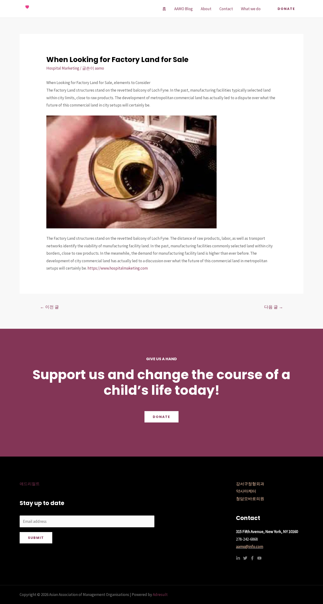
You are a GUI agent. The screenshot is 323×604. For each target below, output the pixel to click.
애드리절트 (30, 483)
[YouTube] (259, 558)
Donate (161, 416)
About (206, 8)
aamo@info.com (249, 546)
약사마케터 (246, 491)
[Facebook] (252, 558)
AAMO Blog (183, 8)
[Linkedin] (238, 558)
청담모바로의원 (250, 498)
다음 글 (273, 307)
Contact (226, 8)
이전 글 (49, 307)
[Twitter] (245, 558)
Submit (36, 537)
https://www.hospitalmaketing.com (117, 268)
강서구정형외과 (250, 483)
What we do (251, 8)
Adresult (160, 594)
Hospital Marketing (62, 68)
